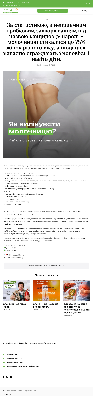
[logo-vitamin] (10, 9)
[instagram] (89, 3)
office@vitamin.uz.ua (16, 366)
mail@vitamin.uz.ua (15, 362)
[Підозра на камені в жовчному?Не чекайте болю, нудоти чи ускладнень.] (76, 290)
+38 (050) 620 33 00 (11, 2)
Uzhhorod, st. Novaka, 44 (13, 5)
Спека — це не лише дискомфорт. (45, 305)
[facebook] (86, 3)
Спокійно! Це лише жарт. (15, 305)
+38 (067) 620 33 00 (23, 2)
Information (46, 19)
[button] (4, 298)
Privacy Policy (7, 394)
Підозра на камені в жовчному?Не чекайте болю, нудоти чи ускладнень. (76, 308)
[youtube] (11, 377)
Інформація (61, 265)
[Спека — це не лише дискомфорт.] (46, 290)
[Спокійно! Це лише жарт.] (16, 290)
